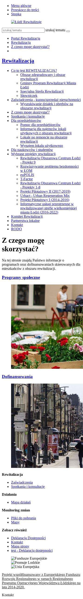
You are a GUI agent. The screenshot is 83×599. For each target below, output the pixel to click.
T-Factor (26, 179)
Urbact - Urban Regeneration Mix (45, 196)
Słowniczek (28, 96)
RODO (16, 229)
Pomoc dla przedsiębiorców (40, 125)
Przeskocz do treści (25, 10)
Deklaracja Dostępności (28, 538)
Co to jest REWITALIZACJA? (34, 71)
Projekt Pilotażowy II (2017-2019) (45, 191)
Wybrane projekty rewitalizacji (33, 154)
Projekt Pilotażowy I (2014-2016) (44, 200)
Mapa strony (20, 546)
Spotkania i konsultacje (28, 116)
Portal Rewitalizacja (25, 38)
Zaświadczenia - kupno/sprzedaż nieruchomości (46, 100)
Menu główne (21, 6)
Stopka (16, 14)
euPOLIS (27, 175)
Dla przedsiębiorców (26, 121)
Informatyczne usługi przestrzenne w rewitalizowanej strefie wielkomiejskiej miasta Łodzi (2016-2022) (48, 208)
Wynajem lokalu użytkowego (41, 146)
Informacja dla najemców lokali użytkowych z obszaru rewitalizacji (45, 131)
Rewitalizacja (21, 42)
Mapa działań (21, 502)
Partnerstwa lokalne (25, 221)
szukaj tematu (55, 30)
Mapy (15, 522)
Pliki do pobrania (23, 518)
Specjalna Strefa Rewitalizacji (42, 91)
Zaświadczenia (22, 482)
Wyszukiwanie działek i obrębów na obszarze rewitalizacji (46, 106)
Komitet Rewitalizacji (27, 216)
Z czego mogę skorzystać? (30, 47)
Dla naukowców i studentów (32, 150)
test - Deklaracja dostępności (32, 550)
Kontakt (17, 225)
